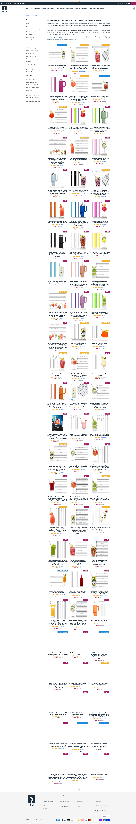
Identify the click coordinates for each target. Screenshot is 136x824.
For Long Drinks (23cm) (32, 87)
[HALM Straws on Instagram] (8, 3)
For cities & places (31, 56)
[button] (28, 9)
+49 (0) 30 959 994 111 (19, 3)
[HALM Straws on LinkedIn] (10, 3)
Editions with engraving (33, 29)
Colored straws (30, 79)
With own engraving (32, 50)
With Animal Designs (32, 64)
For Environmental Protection (33, 70)
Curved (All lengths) (31, 93)
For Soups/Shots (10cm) (33, 101)
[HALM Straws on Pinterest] (6, 3)
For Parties (29, 34)
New (27, 26)
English (119, 3)
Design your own (31, 31)
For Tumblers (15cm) (32, 85)
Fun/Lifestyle (30, 53)
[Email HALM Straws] (12, 3)
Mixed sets (29, 90)
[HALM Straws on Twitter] (1, 3)
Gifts (27, 23)
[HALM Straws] (4, 9)
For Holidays (29, 67)
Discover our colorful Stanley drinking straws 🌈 (68, 1)
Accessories (29, 40)
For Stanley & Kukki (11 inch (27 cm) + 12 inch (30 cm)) (33, 97)
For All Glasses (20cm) (32, 82)
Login (128, 3)
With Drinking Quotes (32, 48)
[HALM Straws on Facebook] (3, 3)
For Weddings (30, 37)
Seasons (28, 61)
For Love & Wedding (32, 59)
